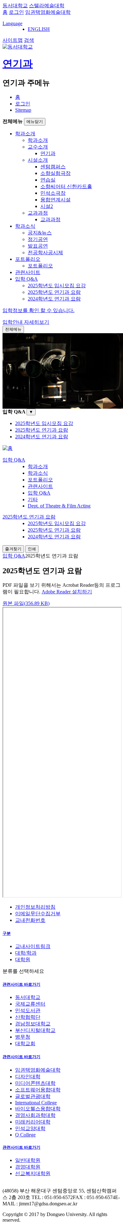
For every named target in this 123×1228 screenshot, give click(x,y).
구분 (7, 933)
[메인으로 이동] (8, 448)
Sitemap (23, 110)
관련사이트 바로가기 (21, 984)
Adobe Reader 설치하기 (67, 591)
